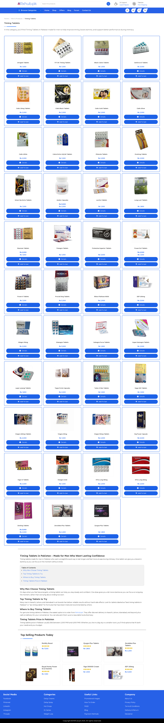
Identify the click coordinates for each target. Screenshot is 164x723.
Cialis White (23, 154)
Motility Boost (47, 643)
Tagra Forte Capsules (62, 388)
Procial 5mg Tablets (62, 296)
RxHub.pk (79, 612)
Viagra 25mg (62, 434)
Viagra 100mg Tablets (23, 434)
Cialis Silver (141, 108)
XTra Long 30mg (101, 480)
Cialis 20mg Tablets (23, 108)
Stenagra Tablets (62, 342)
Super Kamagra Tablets (140, 342)
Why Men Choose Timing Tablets (35, 570)
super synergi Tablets (23, 388)
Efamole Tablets (101, 154)
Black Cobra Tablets (101, 63)
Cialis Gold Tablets (101, 108)
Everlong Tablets (141, 154)
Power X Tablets (23, 296)
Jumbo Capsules (62, 200)
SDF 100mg (141, 296)
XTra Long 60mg (141, 480)
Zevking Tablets (23, 525)
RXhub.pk (77, 721)
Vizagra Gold (62, 480)
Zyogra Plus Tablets (102, 525)
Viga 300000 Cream (91, 667)
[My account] (127, 10)
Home (6, 19)
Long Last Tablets (140, 200)
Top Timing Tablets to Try (33, 574)
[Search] (108, 4)
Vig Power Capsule (140, 434)
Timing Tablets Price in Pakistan (35, 581)
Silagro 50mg (23, 342)
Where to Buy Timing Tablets (34, 577)
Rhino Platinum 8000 (101, 296)
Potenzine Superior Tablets (101, 248)
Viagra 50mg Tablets (101, 434)
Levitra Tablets (101, 200)
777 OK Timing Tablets (62, 63)
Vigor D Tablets (23, 480)
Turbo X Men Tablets (101, 388)
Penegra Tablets (62, 248)
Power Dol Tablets (140, 248)
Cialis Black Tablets (62, 108)
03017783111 (124, 5)
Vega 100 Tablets (141, 388)
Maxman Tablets (23, 248)
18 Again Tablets (23, 63)
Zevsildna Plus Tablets (62, 525)
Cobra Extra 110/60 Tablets (62, 154)
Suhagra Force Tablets (101, 342)
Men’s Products (17, 19)
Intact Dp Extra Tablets (23, 200)
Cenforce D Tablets (141, 63)
